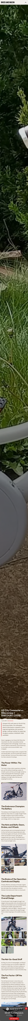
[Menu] (25, 2)
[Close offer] (26, 1008)
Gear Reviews (10, 720)
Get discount (14, 1018)
